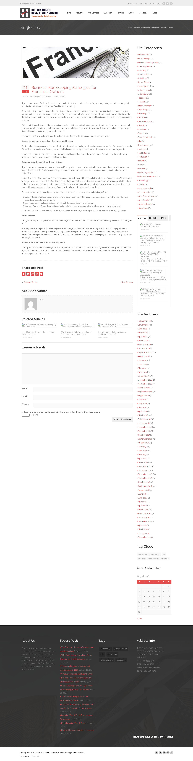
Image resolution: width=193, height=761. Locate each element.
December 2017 (145, 427)
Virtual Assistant (144, 192)
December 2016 (145, 474)
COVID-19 (142, 78)
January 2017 (143, 470)
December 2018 (145, 380)
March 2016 (143, 510)
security (141, 161)
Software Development (148, 176)
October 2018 (144, 388)
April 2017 (142, 458)
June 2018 (142, 403)
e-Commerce (144, 90)
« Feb (139, 619)
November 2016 (145, 478)
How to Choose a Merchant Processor (77, 730)
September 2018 (145, 392)
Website (26, 404)
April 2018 (142, 411)
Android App (143, 55)
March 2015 (143, 529)
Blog (155, 13)
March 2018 (143, 415)
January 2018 (143, 423)
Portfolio (120, 13)
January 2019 (143, 376)
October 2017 (144, 435)
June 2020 (142, 329)
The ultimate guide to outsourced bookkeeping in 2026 (112, 333)
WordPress (143, 208)
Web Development (146, 196)
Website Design (145, 204)
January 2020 (144, 348)
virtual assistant (153, 558)
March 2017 (143, 462)
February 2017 (144, 466)
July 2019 (142, 360)
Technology (143, 180)
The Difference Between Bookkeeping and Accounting (38, 333)
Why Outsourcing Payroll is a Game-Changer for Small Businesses (76, 333)
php (140, 141)
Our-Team (142, 129)
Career (131, 13)
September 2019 (145, 352)
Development (144, 86)
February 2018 (144, 419)
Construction (143, 74)
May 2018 (142, 407)
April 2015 (142, 525)
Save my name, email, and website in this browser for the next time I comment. (62, 412)
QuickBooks (47, 96)
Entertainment (144, 94)
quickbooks (142, 558)
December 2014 (145, 537)
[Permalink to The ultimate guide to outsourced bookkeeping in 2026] (115, 325)
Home (68, 13)
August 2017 (143, 443)
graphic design (144, 106)
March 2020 (143, 341)
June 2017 (142, 451)
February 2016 (144, 514)
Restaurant (142, 157)
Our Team (108, 13)
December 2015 (145, 521)
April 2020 (142, 337)
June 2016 (142, 498)
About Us (80, 13)
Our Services (93, 13)
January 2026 (144, 325)
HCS (26, 96)
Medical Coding (145, 121)
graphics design (154, 554)
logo (164, 554)
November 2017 (145, 431)
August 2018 (143, 396)
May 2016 (142, 502)
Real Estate (142, 153)
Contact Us (143, 13)
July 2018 (142, 400)
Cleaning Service (145, 66)
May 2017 (142, 455)
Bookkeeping (37, 96)
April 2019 (142, 372)
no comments (61, 96)
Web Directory (144, 200)
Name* (25, 388)
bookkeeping (142, 554)
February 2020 (144, 344)
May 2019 (142, 368)
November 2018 (145, 384)
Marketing (142, 114)
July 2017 (142, 447)
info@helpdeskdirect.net (31, 4)
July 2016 (142, 494)
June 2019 (142, 364)
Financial (141, 102)
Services (141, 169)
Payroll (141, 133)
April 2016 (142, 506)
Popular (142, 218)
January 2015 (143, 533)
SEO (140, 165)
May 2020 (142, 333)
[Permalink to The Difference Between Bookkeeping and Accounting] (39, 325)
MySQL (141, 125)
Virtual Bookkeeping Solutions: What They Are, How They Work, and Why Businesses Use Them (76, 678)
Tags (163, 218)
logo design (143, 110)
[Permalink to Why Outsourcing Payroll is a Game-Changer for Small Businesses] (77, 325)
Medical (141, 118)
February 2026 (144, 321)
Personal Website (145, 137)
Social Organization (146, 173)
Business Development (148, 62)
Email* (25, 396)
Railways (141, 149)
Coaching (142, 70)
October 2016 (144, 482)
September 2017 (145, 439)
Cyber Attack (143, 82)
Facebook (142, 98)
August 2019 (143, 356)
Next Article (127, 282)
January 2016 (143, 517)
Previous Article (29, 282)
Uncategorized (144, 188)
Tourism (141, 184)
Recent (152, 218)
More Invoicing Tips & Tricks (73, 723)
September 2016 (145, 486)
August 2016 (143, 490)
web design (165, 558)
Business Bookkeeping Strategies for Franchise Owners (64, 89)
